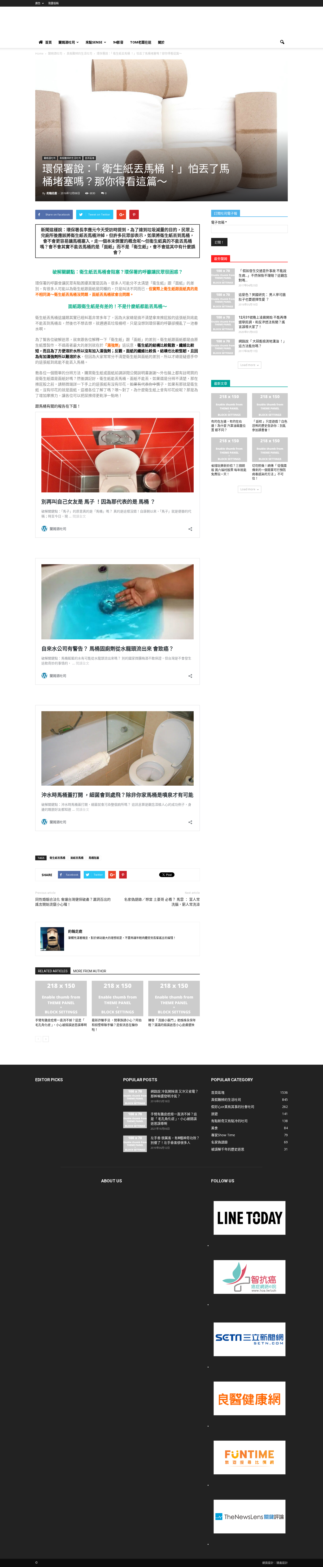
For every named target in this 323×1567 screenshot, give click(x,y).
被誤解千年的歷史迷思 (227, 1149)
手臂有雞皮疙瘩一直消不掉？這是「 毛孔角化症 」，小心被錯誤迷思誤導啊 (174, 1118)
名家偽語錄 (219, 1142)
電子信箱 (219, 222)
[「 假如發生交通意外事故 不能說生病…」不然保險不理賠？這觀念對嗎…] (223, 276)
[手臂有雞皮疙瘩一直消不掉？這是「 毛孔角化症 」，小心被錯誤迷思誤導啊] (61, 998)
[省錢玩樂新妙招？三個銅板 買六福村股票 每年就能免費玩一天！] (229, 449)
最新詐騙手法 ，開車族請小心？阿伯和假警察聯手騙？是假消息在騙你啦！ (117, 1024)
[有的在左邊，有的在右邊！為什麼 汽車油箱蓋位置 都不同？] (229, 405)
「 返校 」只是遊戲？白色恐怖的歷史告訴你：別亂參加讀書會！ (269, 426)
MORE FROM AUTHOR (89, 971)
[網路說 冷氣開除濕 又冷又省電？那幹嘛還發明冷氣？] (135, 1097)
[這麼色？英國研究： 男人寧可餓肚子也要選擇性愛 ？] (223, 300)
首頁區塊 (89, 158)
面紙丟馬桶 (76, 858)
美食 (214, 1128)
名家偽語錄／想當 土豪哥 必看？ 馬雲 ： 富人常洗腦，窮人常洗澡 (162, 902)
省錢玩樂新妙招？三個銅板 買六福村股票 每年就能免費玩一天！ (228, 470)
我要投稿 (53, 3)
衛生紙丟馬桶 (57, 858)
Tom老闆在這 (140, 42)
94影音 (118, 42)
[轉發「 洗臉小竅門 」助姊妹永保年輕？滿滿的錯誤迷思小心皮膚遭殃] (174, 998)
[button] (282, 42)
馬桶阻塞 (94, 858)
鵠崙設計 (282, 1563)
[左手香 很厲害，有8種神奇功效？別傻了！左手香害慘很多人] (135, 1144)
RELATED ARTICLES (53, 971)
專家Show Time (223, 1135)
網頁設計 (268, 1563)
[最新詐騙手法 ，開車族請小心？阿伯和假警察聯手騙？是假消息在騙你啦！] (117, 998)
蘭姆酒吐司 (66, 42)
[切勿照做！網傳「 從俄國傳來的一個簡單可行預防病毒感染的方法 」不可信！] (270, 449)
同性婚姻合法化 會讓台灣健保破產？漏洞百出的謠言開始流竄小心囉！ (73, 902)
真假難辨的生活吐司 (70, 158)
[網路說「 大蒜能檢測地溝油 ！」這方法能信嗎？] (223, 347)
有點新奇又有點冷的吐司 (229, 1121)
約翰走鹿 (52, 193)
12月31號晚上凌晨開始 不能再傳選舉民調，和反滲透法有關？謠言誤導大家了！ (263, 322)
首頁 (48, 42)
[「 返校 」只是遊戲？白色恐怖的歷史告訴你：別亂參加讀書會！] (270, 405)
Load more (247, 365)
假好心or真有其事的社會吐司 (232, 1106)
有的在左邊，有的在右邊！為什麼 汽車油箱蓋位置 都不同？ (228, 426)
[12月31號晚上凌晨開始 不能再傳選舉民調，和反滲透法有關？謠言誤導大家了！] (223, 323)
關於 (161, 42)
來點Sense (94, 42)
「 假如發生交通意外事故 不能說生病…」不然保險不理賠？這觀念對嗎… (263, 275)
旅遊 (214, 1113)
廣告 (37, 3)
